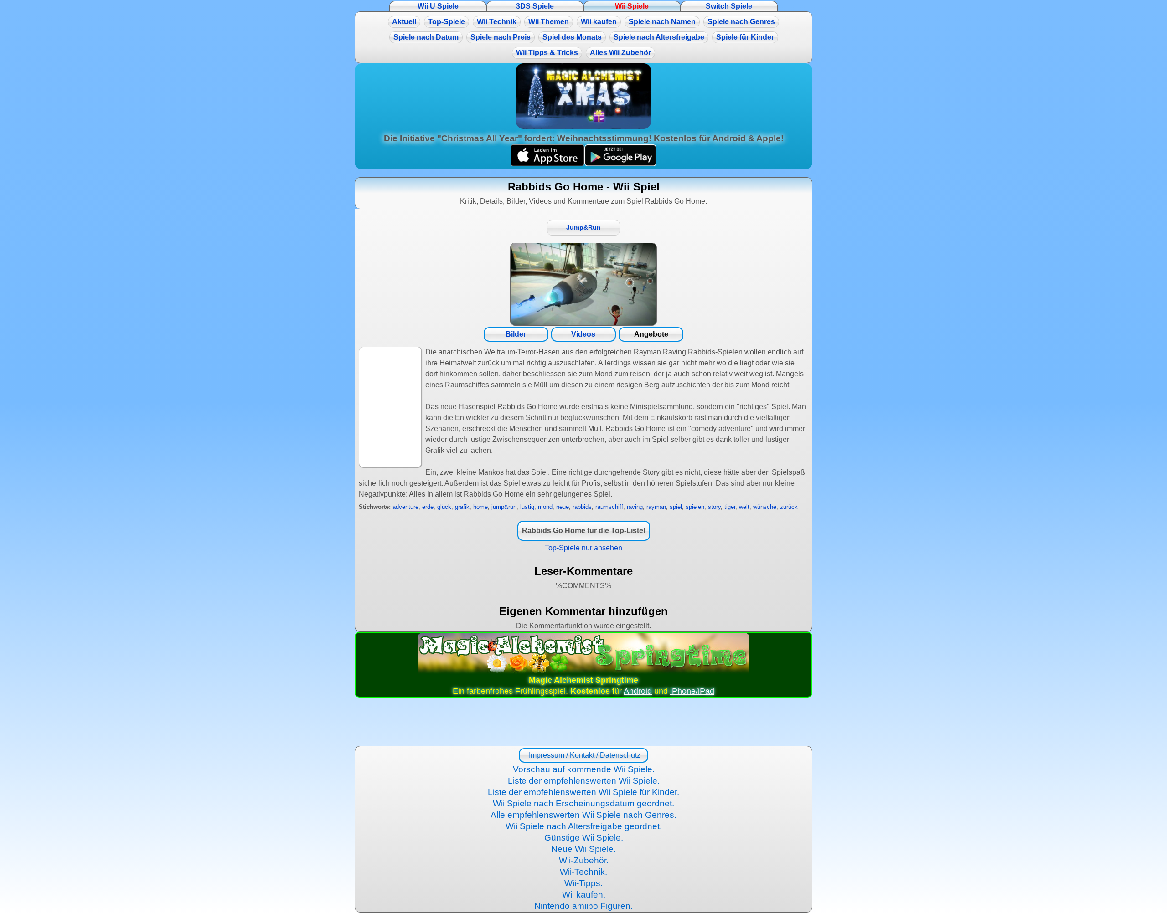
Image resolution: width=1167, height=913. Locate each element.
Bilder (516, 334)
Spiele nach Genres (741, 22)
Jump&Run (583, 227)
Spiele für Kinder (745, 37)
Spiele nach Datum (426, 37)
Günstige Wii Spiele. (583, 837)
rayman (656, 506)
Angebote (651, 334)
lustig (527, 506)
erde (428, 506)
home (480, 506)
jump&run (503, 506)
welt (744, 506)
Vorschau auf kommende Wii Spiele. (584, 769)
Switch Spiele (729, 6)
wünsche (764, 506)
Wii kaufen (599, 22)
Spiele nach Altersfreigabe (659, 37)
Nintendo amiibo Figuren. (583, 906)
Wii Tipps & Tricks (547, 52)
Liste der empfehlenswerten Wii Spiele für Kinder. (583, 792)
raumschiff (609, 506)
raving (635, 506)
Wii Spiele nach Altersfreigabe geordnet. (584, 826)
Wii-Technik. (583, 872)
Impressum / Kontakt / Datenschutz (583, 755)
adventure (405, 506)
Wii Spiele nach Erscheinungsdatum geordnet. (583, 803)
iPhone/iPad (692, 691)
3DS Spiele (535, 6)
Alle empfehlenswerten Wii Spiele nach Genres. (583, 815)
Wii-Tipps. (583, 883)
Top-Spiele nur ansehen (583, 548)
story (714, 506)
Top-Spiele (446, 22)
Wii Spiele (632, 6)
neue (562, 506)
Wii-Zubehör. (584, 860)
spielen (695, 506)
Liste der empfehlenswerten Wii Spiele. (584, 780)
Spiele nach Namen (662, 22)
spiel (676, 506)
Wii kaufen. (583, 894)
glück (444, 506)
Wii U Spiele (438, 6)
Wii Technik (496, 22)
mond (545, 506)
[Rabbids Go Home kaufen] (583, 284)
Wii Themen (548, 22)
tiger (729, 506)
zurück (789, 506)
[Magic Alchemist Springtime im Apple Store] (547, 164)
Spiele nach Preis (500, 37)
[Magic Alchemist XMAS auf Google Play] (620, 164)
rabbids (582, 506)
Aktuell (404, 22)
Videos (583, 334)
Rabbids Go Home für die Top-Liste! (583, 530)
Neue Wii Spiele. (583, 849)
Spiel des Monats (572, 37)
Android (638, 691)
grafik (462, 506)
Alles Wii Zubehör (620, 52)
